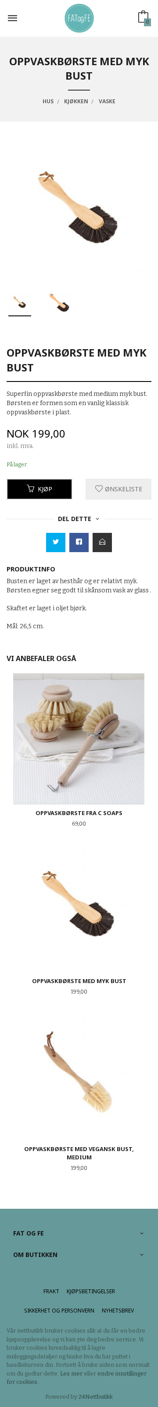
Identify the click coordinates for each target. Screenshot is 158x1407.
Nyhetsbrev (118, 1310)
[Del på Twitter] (55, 542)
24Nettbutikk (96, 1396)
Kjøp (45, 489)
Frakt (51, 1291)
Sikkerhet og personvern (59, 1310)
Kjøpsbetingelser (91, 1291)
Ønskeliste (122, 489)
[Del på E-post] (102, 542)
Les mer (71, 1373)
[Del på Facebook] (79, 542)
